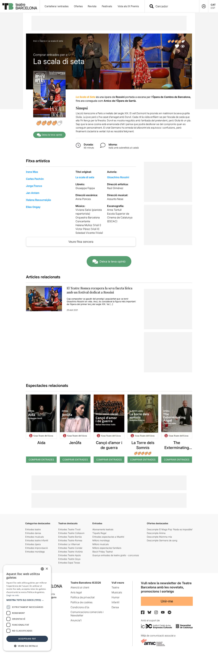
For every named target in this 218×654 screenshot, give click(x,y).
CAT (213, 4)
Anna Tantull (114, 209)
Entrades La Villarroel (69, 544)
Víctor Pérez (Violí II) (87, 229)
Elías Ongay (33, 207)
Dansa (115, 607)
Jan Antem (32, 192)
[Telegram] (169, 612)
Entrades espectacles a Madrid (108, 536)
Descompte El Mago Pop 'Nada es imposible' (170, 529)
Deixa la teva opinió (52, 134)
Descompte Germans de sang (162, 540)
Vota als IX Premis (128, 6)
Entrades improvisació (36, 548)
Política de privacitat (83, 597)
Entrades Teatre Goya (69, 559)
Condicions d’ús (80, 607)
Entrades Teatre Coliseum (71, 533)
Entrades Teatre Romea (70, 540)
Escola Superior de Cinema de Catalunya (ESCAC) (119, 217)
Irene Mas (32, 171)
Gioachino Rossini (118, 177)
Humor (116, 597)
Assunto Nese (115, 199)
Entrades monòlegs (35, 551)
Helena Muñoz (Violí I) (88, 225)
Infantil (115, 602)
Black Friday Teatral (102, 551)
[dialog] (27, 608)
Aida (41, 442)
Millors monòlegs (101, 540)
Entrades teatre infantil (36, 540)
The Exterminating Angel (176, 447)
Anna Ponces (83, 199)
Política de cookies (81, 602)
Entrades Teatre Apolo (69, 555)
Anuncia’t (76, 620)
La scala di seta (84, 177)
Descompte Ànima (156, 533)
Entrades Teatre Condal (70, 548)
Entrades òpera (33, 544)
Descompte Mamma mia (159, 536)
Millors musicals (100, 544)
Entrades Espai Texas (69, 562)
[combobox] (174, 6)
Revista (92, 6)
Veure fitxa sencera (80, 241)
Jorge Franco (34, 185)
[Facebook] (142, 612)
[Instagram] (156, 612)
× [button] (46, 569)
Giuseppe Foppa (85, 188)
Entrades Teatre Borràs (70, 536)
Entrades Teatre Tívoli (69, 529)
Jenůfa (75, 442)
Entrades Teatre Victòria (70, 551)
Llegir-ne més (12, 595)
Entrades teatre (33, 529)
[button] (27, 600)
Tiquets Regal (99, 533)
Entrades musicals (34, 536)
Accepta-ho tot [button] (27, 638)
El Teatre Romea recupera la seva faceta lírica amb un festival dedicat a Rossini (99, 290)
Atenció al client (80, 587)
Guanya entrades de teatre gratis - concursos (115, 555)
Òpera (42, 41)
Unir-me (167, 601)
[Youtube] (163, 612)
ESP (213, 7)
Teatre (115, 587)
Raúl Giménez (115, 188)
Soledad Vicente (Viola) (89, 232)
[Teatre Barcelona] (19, 6)
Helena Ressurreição (38, 200)
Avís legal (76, 592)
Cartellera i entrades (56, 6)
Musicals (117, 592)
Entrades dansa (33, 533)
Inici (35, 41)
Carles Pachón (35, 178)
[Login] (204, 6)
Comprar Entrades (41, 459)
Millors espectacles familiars (106, 548)
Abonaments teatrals (102, 529)
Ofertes (78, 6)
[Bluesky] (149, 612)
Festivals (107, 6)
